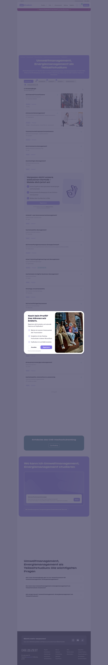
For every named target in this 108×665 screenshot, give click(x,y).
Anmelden (34, 347)
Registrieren (46, 347)
